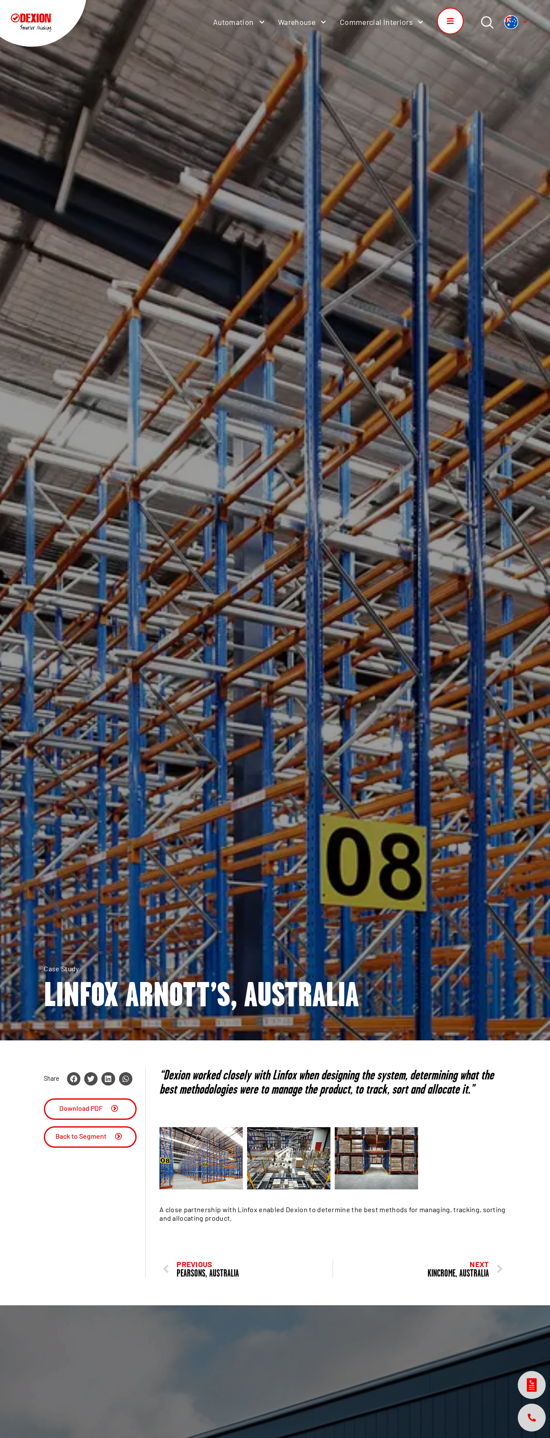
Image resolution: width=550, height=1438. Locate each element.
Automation (233, 22)
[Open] (525, 22)
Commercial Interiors (376, 22)
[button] (73, 1078)
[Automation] (261, 22)
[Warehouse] (323, 22)
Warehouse (296, 22)
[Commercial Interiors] (420, 22)
